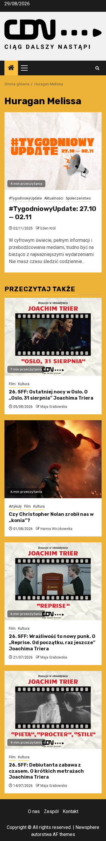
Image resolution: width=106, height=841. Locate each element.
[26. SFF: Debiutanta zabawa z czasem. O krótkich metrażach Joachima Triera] (53, 710)
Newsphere (87, 827)
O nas (34, 811)
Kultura (23, 384)
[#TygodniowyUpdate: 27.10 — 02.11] (53, 151)
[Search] (97, 68)
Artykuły (15, 506)
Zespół (51, 811)
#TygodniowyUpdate (25, 198)
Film (12, 384)
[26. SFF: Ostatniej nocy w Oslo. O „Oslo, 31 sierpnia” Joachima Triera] (53, 337)
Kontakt (70, 811)
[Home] (11, 68)
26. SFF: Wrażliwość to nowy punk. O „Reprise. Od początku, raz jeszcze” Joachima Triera (52, 642)
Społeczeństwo (78, 198)
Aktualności (53, 198)
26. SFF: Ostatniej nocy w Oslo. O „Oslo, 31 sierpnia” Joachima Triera (51, 395)
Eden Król (48, 228)
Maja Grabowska (53, 407)
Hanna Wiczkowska (56, 529)
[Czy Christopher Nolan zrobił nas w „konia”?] (53, 459)
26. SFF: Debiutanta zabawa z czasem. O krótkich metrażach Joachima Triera (46, 771)
